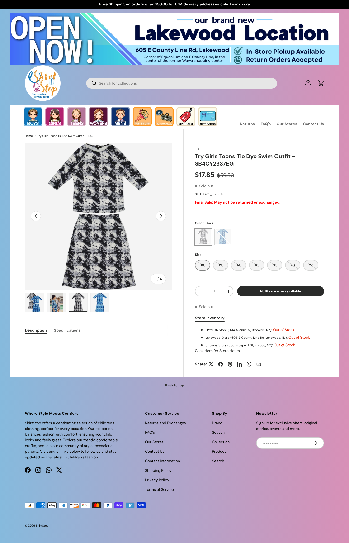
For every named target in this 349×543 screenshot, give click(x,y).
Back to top (174, 385)
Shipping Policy (158, 470)
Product (219, 451)
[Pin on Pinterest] (230, 364)
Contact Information (162, 460)
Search (218, 460)
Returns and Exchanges (165, 422)
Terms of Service (159, 489)
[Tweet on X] (211, 364)
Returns (247, 123)
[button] (321, 83)
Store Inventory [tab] (210, 317)
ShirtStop (42, 526)
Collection (221, 441)
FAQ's (266, 123)
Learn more (240, 4)
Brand (217, 422)
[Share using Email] (258, 364)
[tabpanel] (259, 340)
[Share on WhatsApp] (249, 364)
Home (29, 136)
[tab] (36, 330)
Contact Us (313, 123)
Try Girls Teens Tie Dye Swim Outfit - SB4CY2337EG (65, 136)
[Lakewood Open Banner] (174, 15)
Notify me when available (280, 291)
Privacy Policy (157, 479)
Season (218, 432)
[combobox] (181, 83)
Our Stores (287, 123)
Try (197, 148)
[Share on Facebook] (220, 364)
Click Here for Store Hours (217, 350)
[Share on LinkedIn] (239, 364)
